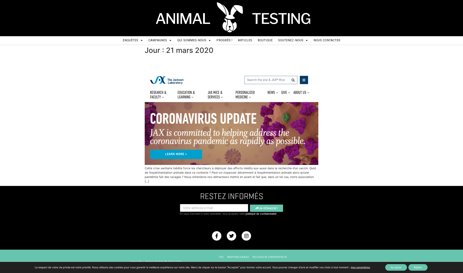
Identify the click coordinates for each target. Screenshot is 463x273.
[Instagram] (246, 236)
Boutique (265, 40)
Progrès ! (224, 40)
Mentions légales (238, 257)
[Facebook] (216, 236)
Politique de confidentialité (269, 257)
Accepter (396, 267)
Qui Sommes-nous (191, 40)
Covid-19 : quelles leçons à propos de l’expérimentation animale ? (220, 64)
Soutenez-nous (290, 40)
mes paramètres (360, 267)
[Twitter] (231, 236)
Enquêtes (130, 40)
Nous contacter (327, 40)
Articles (245, 40)
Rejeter (418, 267)
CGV (221, 257)
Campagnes (157, 40)
